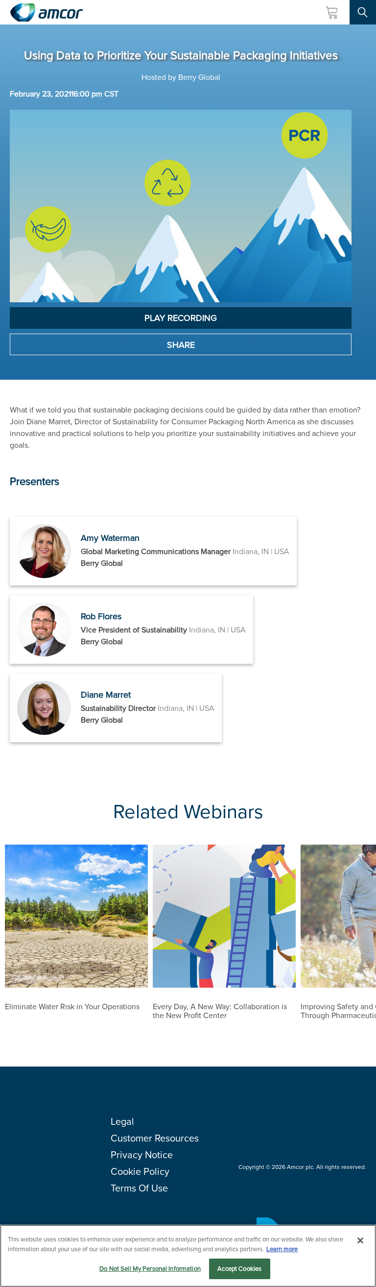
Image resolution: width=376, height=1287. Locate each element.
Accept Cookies (239, 1268)
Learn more (282, 1249)
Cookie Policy (140, 1171)
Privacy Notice (142, 1154)
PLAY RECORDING (180, 318)
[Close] (360, 1240)
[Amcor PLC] (46, 12)
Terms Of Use (139, 1188)
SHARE (181, 345)
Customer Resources (155, 1138)
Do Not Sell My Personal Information (150, 1268)
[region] (188, 1256)
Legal (122, 1121)
